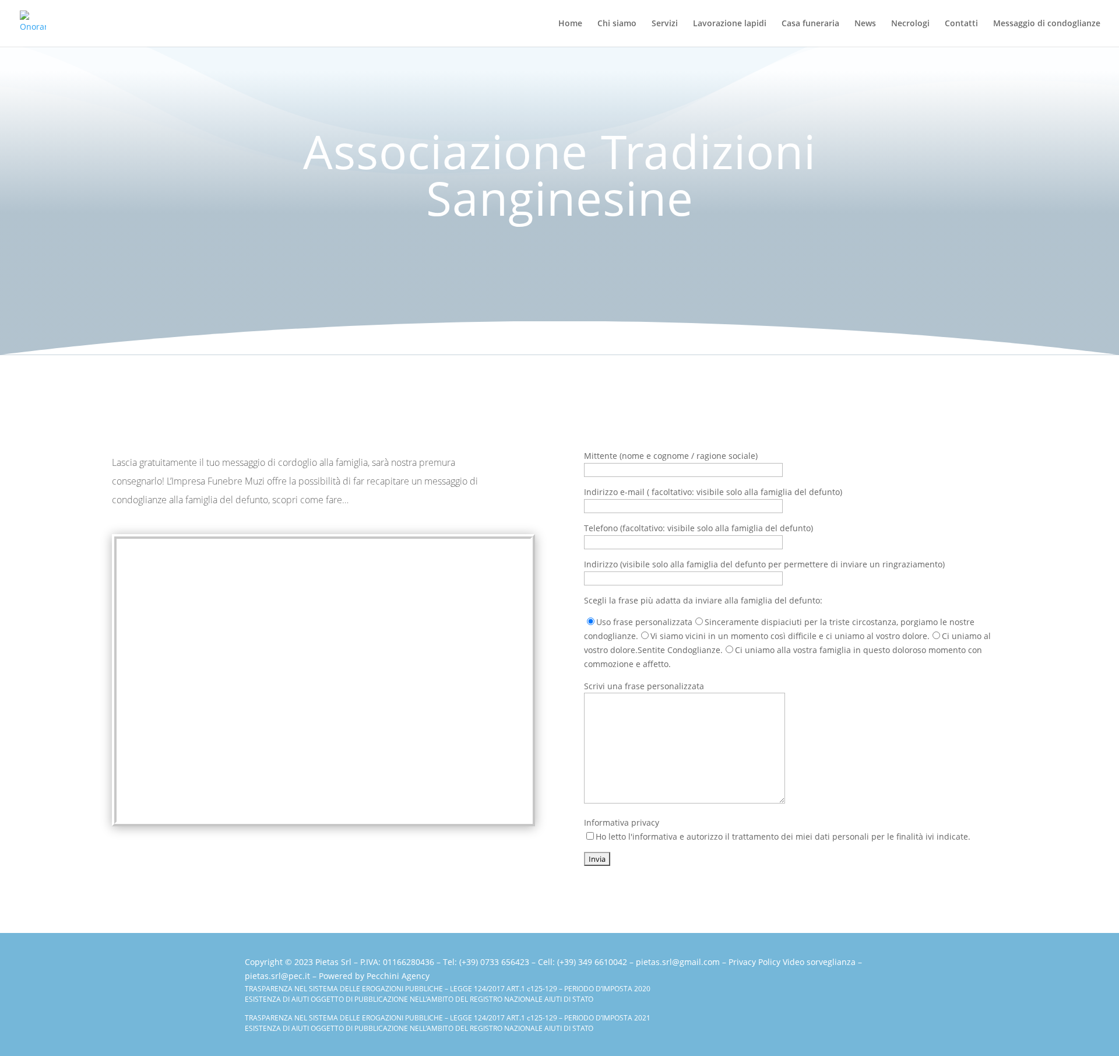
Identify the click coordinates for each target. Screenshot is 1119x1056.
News (865, 24)
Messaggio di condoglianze (1046, 24)
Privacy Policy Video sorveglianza (792, 961)
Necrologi (910, 24)
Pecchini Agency (398, 975)
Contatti (961, 24)
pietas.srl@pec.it (277, 975)
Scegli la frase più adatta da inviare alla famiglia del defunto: (703, 600)
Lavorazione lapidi (729, 24)
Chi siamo (616, 24)
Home (570, 24)
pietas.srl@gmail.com (678, 961)
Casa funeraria (810, 24)
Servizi (665, 24)
